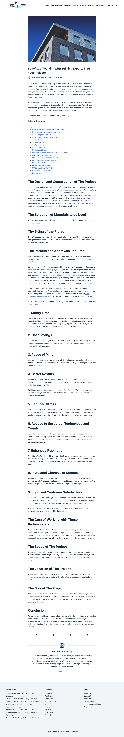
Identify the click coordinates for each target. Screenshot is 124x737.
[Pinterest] (70, 635)
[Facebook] (36, 635)
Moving (75, 5)
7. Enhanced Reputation (42, 155)
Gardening (67, 5)
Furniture (48, 696)
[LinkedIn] (87, 635)
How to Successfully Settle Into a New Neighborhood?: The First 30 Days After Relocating (21, 712)
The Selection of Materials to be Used (47, 132)
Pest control (49, 712)
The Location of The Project (44, 168)
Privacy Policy (89, 701)
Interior (48, 704)
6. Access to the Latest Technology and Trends (51, 153)
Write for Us (100, 5)
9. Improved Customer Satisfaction (46, 160)
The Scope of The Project (43, 165)
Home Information (56, 5)
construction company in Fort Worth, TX (60, 390)
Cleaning (48, 693)
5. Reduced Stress (40, 150)
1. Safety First (38, 140)
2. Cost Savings (39, 142)
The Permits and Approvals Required (46, 137)
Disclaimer (88, 699)
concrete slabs (47, 102)
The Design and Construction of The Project (49, 129)
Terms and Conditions (92, 704)
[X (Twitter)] (53, 635)
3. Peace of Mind (39, 145)
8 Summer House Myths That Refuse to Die (22, 718)
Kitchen (48, 707)
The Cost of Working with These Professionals (50, 163)
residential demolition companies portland (60, 275)
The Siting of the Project (42, 135)
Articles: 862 (62, 671)
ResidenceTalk (59, 731)
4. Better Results (40, 147)
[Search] (117, 5)
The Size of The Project (42, 170)
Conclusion (38, 173)
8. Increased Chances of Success (46, 158)
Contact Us (109, 5)
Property (83, 5)
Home (47, 5)
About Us (91, 5)
